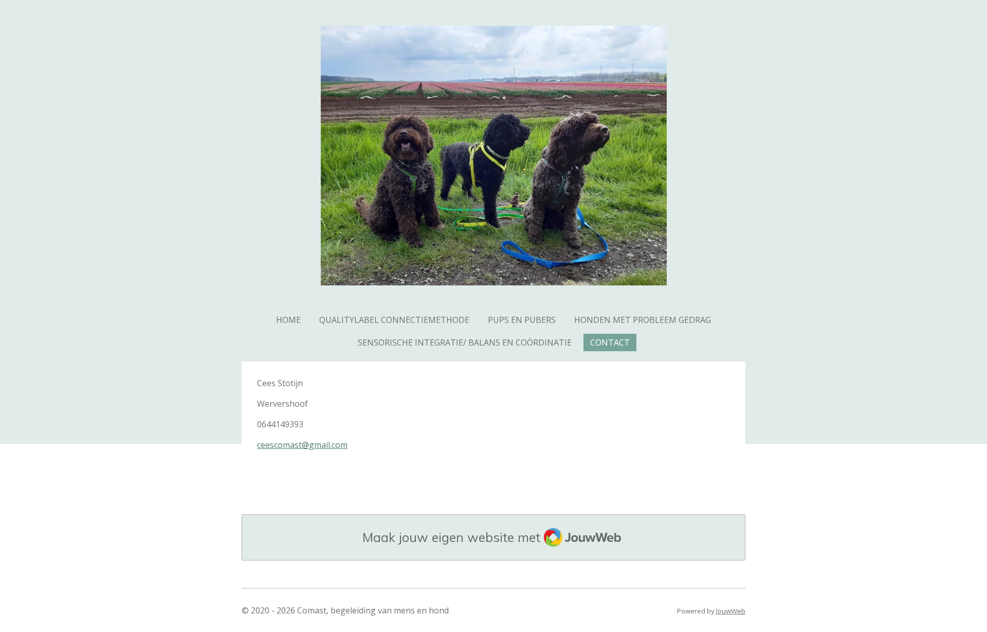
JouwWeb (730, 611)
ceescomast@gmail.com (302, 444)
